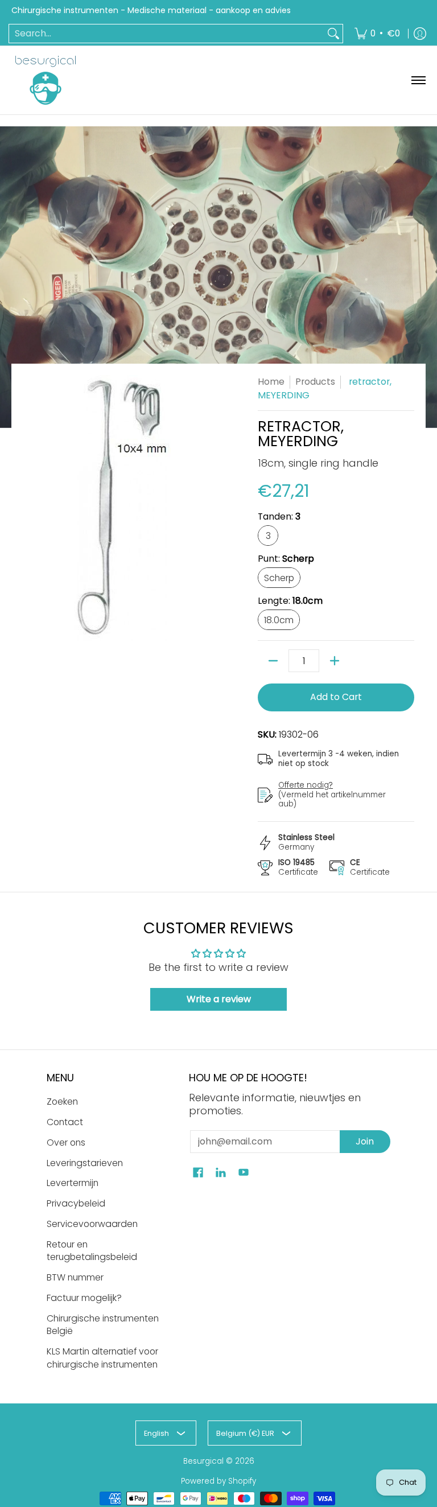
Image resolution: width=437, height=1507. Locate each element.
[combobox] (166, 33)
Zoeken (62, 1101)
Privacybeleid (76, 1203)
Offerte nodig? (305, 785)
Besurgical (203, 1461)
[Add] (334, 660)
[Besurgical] (45, 80)
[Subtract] (273, 660)
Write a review (219, 999)
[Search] (333, 33)
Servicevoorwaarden (92, 1223)
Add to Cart (336, 696)
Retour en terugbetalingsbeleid (92, 1251)
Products (315, 381)
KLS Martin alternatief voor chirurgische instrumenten (102, 1358)
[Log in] (420, 34)
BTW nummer (75, 1277)
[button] (198, 1173)
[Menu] (418, 80)
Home (271, 381)
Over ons (66, 1142)
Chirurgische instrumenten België (103, 1325)
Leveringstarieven (85, 1163)
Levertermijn (72, 1182)
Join (365, 1141)
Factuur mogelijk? (84, 1297)
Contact (65, 1122)
